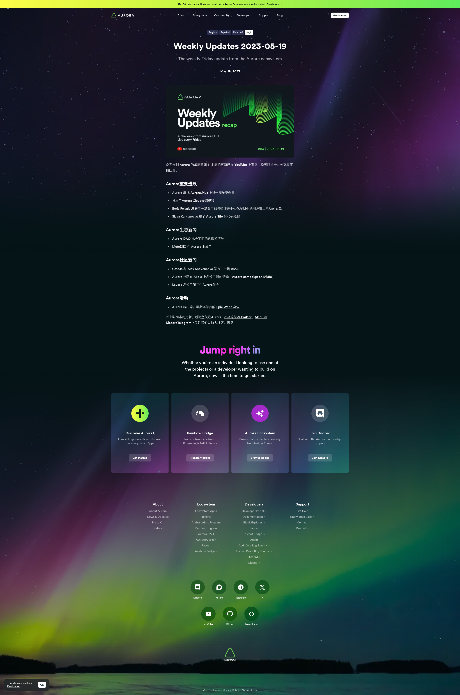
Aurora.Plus (199, 193)
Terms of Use (249, 690)
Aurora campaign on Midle (252, 277)
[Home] (122, 15)
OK (42, 684)
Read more (13, 686)
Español (225, 32)
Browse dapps (260, 458)
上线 (205, 246)
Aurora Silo (214, 216)
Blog (280, 15)
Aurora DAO (181, 239)
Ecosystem (200, 15)
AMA (235, 269)
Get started (140, 458)
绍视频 (209, 200)
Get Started (339, 15)
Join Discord (320, 458)
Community (222, 15)
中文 (249, 32)
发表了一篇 (199, 208)
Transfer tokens (200, 458)
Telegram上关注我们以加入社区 (200, 323)
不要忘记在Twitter (238, 317)
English (213, 32)
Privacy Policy (231, 690)
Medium (261, 317)
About (182, 15)
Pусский (238, 32)
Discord (171, 323)
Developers (244, 15)
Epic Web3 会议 (228, 307)
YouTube (240, 165)
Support (264, 15)
